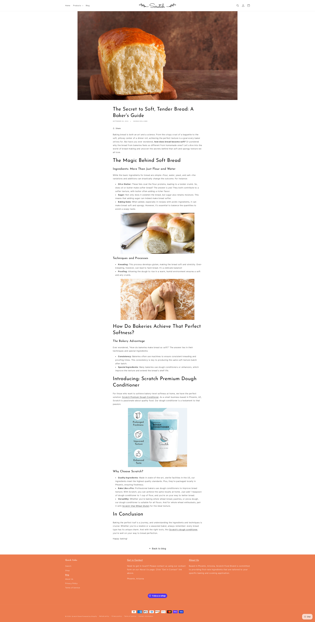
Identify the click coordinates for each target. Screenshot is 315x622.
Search (68, 566)
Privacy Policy (71, 583)
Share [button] (118, 128)
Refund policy (104, 616)
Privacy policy (117, 616)
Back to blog (159, 548)
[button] (78, 5)
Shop (67, 570)
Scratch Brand (77, 616)
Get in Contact (135, 560)
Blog (67, 575)
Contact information (146, 616)
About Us (69, 579)
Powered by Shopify (89, 616)
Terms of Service (72, 588)
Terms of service (130, 616)
